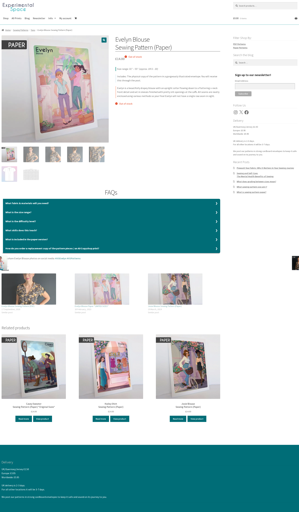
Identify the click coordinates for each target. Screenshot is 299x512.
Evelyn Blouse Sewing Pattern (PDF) (18, 306)
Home (8, 30)
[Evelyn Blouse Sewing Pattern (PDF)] (37, 289)
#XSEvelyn (60, 258)
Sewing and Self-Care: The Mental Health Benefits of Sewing (255, 175)
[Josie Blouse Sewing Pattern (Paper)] (183, 289)
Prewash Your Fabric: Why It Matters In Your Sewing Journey (265, 168)
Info (50, 18)
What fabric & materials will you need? (27, 203)
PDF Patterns (239, 44)
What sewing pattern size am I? (252, 186)
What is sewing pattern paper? (251, 192)
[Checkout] (76, 18)
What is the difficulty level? (20, 221)
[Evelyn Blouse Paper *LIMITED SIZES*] (110, 289)
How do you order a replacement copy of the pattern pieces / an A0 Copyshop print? (52, 248)
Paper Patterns (240, 47)
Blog (27, 18)
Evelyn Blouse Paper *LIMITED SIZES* (92, 306)
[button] (104, 40)
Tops (33, 30)
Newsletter (39, 18)
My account (65, 18)
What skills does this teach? (21, 230)
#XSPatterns (74, 258)
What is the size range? (18, 212)
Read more (24, 418)
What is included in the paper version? (26, 239)
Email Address (241, 80)
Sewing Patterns (20, 30)
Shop (6, 18)
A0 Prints (16, 18)
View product (42, 418)
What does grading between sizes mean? (256, 181)
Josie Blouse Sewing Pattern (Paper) (165, 306)
